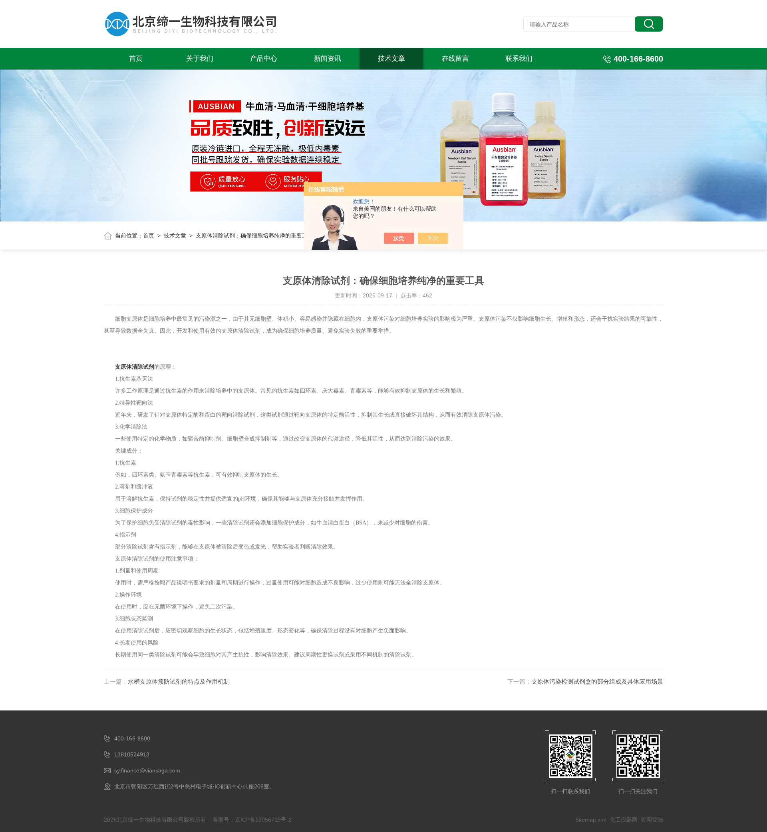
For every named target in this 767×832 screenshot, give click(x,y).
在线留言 (455, 58)
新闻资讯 (327, 58)
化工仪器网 (624, 819)
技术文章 (391, 58)
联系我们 (519, 58)
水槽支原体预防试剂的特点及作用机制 (179, 681)
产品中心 (263, 58)
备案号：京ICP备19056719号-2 (252, 819)
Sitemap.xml (590, 819)
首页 (136, 58)
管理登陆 (652, 819)
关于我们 (199, 58)
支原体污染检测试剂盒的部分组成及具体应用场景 (597, 681)
